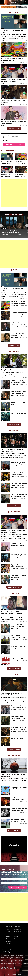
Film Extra (4, 771)
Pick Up (3, 409)
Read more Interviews (14, 587)
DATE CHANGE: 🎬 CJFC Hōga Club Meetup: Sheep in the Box (19, 626)
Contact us (16, 938)
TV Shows (4, 690)
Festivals (3, 609)
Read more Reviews (14, 506)
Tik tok (14, 968)
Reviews (3, 491)
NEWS (15, 270)
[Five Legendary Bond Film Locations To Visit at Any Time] (5, 823)
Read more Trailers (14, 424)
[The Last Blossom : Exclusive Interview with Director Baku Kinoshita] (14, 113)
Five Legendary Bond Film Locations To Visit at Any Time (18, 821)
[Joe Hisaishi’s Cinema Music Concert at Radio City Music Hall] (14, 440)
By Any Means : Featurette (8, 370)
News (3, 28)
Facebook (2, 968)
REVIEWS (15, 430)
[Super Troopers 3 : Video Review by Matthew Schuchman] (5, 476)
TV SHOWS (15, 674)
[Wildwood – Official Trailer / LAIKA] (5, 406)
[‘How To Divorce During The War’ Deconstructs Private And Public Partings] (5, 498)
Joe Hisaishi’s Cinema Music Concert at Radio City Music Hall (12, 450)
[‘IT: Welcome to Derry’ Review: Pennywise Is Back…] (5, 709)
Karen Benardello (14, 465)
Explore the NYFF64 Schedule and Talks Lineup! (12, 31)
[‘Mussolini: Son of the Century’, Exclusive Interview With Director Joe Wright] (5, 741)
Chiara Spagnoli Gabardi (14, 499)
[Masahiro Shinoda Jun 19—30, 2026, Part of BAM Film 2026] (5, 649)
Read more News (14, 345)
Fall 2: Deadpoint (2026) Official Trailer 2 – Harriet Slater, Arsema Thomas (18, 382)
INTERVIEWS (15, 511)
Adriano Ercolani (14, 709)
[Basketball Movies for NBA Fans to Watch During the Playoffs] (14, 765)
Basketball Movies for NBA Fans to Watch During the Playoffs (13, 775)
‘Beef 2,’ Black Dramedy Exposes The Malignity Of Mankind (11, 694)
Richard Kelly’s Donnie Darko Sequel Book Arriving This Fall (13, 101)
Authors (16, 936)
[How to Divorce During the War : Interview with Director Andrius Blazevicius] (13, 222)
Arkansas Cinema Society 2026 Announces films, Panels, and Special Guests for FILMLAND (13, 613)
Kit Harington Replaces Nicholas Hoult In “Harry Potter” (17, 335)
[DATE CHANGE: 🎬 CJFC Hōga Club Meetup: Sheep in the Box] (5, 628)
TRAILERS (15, 351)
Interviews (4, 77)
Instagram (5, 968)
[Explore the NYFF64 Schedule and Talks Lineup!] (14, 21)
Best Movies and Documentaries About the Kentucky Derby (18, 799)
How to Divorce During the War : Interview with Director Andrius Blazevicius (10, 232)
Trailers (3, 367)
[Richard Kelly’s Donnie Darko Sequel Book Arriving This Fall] (14, 92)
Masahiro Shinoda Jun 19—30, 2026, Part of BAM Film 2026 (18, 648)
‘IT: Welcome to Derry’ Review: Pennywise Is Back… (19, 706)
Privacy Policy (17, 931)
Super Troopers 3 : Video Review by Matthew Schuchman (18, 474)
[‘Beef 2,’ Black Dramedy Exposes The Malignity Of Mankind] (14, 684)
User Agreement (18, 929)
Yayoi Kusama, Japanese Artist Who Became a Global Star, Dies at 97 (13, 59)
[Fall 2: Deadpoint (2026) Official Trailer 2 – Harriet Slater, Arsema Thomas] (5, 384)
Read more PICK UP (14, 128)
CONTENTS (17, 927)
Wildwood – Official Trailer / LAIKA (18, 403)
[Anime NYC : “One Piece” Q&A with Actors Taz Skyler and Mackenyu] (14, 71)
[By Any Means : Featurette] (14, 361)
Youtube (11, 968)
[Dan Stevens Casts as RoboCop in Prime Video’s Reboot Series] (5, 326)
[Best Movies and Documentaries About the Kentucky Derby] (5, 801)
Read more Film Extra (14, 831)
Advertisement (17, 934)
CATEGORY (9, 927)
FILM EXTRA (15, 755)
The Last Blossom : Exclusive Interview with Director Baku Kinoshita (13, 122)
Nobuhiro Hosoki (5, 40)
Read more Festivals (14, 668)
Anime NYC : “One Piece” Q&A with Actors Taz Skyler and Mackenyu (13, 80)
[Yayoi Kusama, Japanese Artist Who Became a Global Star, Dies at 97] (14, 49)
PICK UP (15, 12)
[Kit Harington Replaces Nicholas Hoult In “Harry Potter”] (5, 337)
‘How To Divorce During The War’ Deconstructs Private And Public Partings (19, 496)
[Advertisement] (14, 193)
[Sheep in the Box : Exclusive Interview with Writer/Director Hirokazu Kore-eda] (5, 579)
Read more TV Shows (14, 749)
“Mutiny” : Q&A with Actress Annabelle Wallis (18, 414)
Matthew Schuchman (15, 476)
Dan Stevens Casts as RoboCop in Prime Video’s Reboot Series (18, 324)
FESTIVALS (15, 593)
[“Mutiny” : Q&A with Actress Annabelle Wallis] (5, 416)
